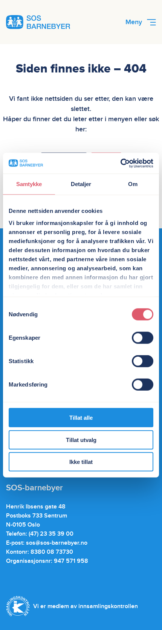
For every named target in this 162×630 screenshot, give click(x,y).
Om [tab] (133, 184)
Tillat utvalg (81, 439)
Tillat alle (81, 417)
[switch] (142, 338)
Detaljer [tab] (81, 184)
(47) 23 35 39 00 (51, 534)
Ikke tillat (81, 462)
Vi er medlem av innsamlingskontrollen (85, 606)
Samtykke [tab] (29, 184)
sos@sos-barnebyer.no (56, 543)
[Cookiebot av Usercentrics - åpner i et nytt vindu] (120, 163)
